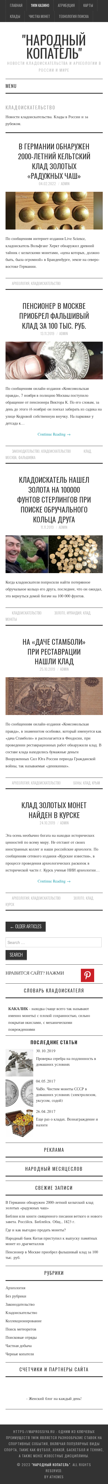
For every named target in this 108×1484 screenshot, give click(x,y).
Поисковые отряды (21, 1337)
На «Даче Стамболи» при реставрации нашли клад (54, 651)
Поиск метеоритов (21, 1329)
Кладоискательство (46, 283)
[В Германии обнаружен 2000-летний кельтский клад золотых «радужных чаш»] (54, 211)
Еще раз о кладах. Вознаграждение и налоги (67, 1121)
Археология (20, 283)
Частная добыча (19, 1345)
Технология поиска (74, 16)
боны (77, 783)
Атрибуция (66, 5)
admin (65, 183)
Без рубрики (16, 1296)
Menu (11, 85)
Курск (10, 904)
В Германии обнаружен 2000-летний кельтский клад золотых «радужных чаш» (54, 161)
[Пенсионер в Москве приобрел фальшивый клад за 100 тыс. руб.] (54, 360)
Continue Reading (54, 434)
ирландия (74, 613)
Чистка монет (39, 16)
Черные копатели (20, 1353)
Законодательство (26, 451)
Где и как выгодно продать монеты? (36, 1229)
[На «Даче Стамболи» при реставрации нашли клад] (54, 696)
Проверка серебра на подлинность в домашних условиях (66, 1061)
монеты (11, 619)
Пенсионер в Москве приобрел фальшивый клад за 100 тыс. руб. (54, 315)
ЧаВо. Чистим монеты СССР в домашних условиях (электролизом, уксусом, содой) (66, 1094)
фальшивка (26, 457)
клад (87, 451)
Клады (15, 16)
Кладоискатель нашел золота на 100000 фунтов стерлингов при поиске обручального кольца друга (54, 499)
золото (59, 613)
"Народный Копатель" (54, 46)
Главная (16, 5)
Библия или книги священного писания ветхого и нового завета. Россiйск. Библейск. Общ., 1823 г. (54, 1218)
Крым (96, 783)
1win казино (40, 5)
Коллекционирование (24, 1320)
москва (11, 457)
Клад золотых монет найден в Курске (54, 810)
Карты (88, 5)
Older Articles (26, 926)
